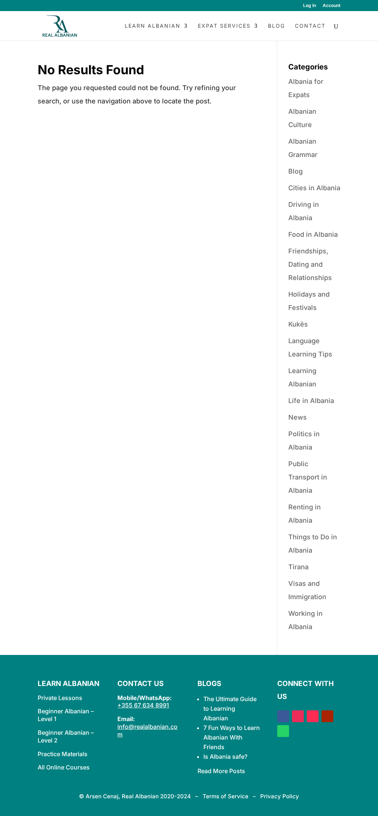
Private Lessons (60, 697)
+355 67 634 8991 (143, 705)
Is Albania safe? (225, 756)
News (297, 417)
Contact (310, 26)
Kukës (298, 324)
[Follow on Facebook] (283, 716)
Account (331, 5)
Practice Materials (62, 754)
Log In (309, 5)
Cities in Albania (314, 188)
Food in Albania (313, 234)
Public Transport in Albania (307, 477)
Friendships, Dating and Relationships (310, 264)
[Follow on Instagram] (298, 716)
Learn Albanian (153, 26)
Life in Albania (311, 400)
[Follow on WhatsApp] (283, 731)
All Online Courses (64, 767)
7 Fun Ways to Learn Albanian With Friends (231, 737)
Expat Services (224, 26)
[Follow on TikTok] (313, 716)
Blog (276, 26)
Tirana (298, 567)
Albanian (215, 718)
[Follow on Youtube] (327, 716)
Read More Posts (221, 771)
